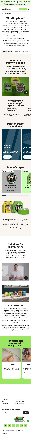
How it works (7, 157)
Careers (4, 433)
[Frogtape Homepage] (6, 8)
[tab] (7, 52)
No (26, 4)
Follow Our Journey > (15, 228)
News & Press (5, 403)
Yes (24, 4)
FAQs (3, 401)
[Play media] (15, 86)
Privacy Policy (20, 430)
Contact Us (5, 399)
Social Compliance (20, 401)
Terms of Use (18, 399)
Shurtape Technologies (8, 430)
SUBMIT (26, 412)
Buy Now (23, 8)
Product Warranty (19, 403)
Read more (11, 373)
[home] (2, 13)
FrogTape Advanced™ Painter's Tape (11, 186)
